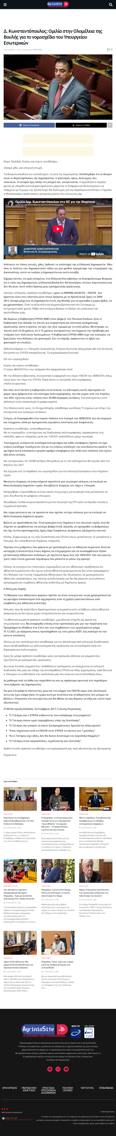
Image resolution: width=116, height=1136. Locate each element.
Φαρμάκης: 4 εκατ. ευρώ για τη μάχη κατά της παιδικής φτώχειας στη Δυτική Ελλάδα (57, 964)
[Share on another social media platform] (110, 125)
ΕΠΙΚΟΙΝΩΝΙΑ (106, 1088)
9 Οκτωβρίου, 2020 (12, 49)
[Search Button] (110, 4)
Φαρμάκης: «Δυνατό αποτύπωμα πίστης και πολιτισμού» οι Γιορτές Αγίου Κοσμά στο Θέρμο (56, 892)
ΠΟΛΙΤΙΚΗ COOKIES (67, 1089)
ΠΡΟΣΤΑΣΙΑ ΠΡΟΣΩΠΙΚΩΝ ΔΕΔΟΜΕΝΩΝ (48, 1090)
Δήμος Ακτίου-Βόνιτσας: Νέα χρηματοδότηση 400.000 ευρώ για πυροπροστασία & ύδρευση (18, 964)
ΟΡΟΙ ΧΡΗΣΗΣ (9, 1088)
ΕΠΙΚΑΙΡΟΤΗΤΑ (10, 886)
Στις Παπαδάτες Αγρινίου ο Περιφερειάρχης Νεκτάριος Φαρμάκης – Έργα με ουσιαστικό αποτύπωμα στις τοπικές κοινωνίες (19, 894)
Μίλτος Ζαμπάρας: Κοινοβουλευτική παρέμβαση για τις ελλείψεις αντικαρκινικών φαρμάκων (95, 820)
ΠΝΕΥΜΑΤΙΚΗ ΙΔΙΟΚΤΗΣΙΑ (29, 1089)
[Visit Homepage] (58, 5)
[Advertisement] (58, 18)
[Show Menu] (5, 4)
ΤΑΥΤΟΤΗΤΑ (87, 1088)
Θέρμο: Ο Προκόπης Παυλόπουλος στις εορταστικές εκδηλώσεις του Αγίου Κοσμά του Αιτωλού (94, 892)
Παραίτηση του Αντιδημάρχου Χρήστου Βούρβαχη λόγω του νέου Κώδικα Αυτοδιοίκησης (19, 820)
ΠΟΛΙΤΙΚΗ (37, 49)
